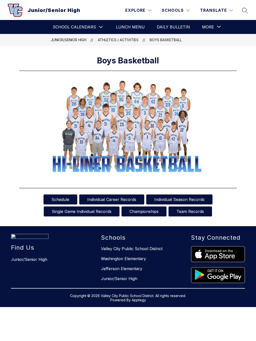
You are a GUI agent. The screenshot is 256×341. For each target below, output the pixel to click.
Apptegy (139, 300)
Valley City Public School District (131, 248)
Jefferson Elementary (121, 268)
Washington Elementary (123, 258)
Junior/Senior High (68, 40)
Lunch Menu (130, 26)
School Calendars (74, 26)
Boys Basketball (166, 40)
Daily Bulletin (173, 26)
